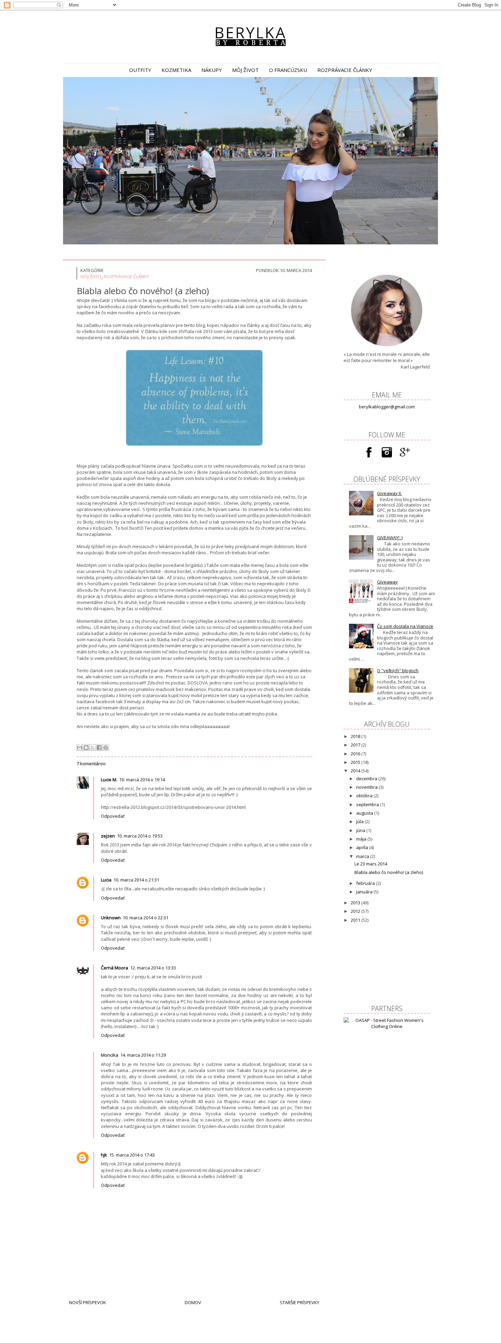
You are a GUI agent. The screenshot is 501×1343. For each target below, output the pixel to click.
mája (361, 839)
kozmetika (176, 69)
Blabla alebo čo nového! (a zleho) (388, 872)
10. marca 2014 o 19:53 (140, 836)
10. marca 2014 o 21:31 (136, 880)
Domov (193, 1302)
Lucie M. (109, 779)
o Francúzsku (288, 69)
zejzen (108, 836)
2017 (356, 745)
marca (363, 856)
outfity (140, 69)
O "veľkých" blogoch (398, 670)
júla (360, 821)
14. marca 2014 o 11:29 (143, 1055)
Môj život (91, 276)
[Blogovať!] (86, 747)
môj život (245, 69)
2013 (356, 903)
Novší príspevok (87, 1302)
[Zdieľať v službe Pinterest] (105, 747)
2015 (356, 762)
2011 (356, 920)
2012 (356, 911)
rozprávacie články (344, 69)
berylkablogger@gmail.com (387, 407)
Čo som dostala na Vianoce (405, 626)
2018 (356, 736)
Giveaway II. (389, 493)
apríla (362, 847)
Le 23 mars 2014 (370, 864)
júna (361, 830)
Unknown (111, 918)
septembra (368, 804)
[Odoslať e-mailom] (79, 747)
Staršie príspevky (299, 1302)
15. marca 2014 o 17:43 (132, 1155)
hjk (104, 1155)
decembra (367, 778)
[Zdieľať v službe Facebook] (99, 747)
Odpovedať (113, 816)
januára (365, 892)
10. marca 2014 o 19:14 (142, 779)
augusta (365, 813)
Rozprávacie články (126, 276)
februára (366, 883)
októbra (365, 796)
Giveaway (387, 582)
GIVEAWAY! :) (390, 537)
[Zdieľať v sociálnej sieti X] (92, 747)
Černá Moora (114, 968)
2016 (356, 754)
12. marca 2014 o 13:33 (153, 968)
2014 (356, 771)
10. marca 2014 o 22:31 (145, 918)
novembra (367, 787)
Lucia (106, 880)
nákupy (211, 69)
